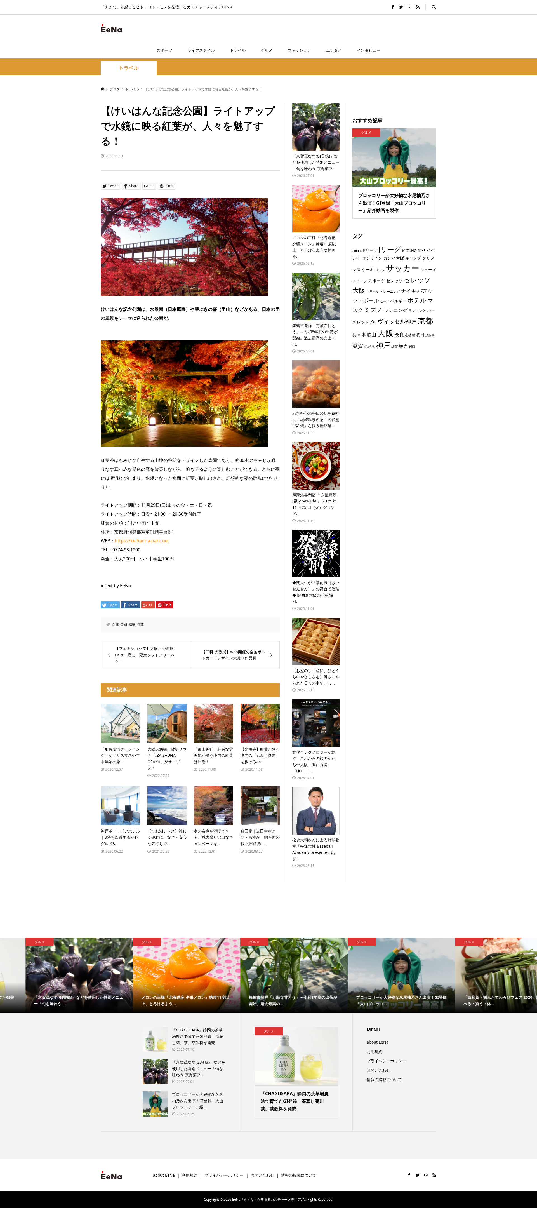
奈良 (399, 334)
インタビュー (368, 50)
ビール (384, 301)
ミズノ (373, 310)
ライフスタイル (201, 50)
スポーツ (164, 50)
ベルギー (398, 301)
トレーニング (390, 291)
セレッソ (394, 281)
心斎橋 (410, 335)
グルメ (266, 50)
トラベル (238, 50)
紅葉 (140, 624)
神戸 (383, 345)
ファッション (299, 50)
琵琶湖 (369, 346)
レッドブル (366, 322)
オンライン (372, 258)
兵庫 (356, 334)
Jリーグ (389, 249)
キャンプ (413, 258)
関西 (412, 346)
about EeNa (377, 1042)
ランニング (396, 310)
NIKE (421, 250)
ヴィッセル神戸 (397, 321)
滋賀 (357, 345)
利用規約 (374, 1051)
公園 (123, 624)
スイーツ (359, 280)
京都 (115, 624)
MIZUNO (409, 250)
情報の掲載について (384, 1079)
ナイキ (408, 290)
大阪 (385, 333)
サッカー (402, 268)
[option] (53, 975)
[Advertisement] (370, 28)
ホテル (417, 300)
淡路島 (430, 335)
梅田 (420, 334)
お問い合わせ (378, 1070)
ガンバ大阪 (393, 258)
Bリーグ (370, 250)
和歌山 (369, 334)
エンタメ (334, 50)
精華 (132, 624)
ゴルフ (380, 269)
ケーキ (368, 269)
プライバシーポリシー (386, 1060)
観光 (403, 346)
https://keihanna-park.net (142, 541)
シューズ (428, 269)
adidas (357, 250)
